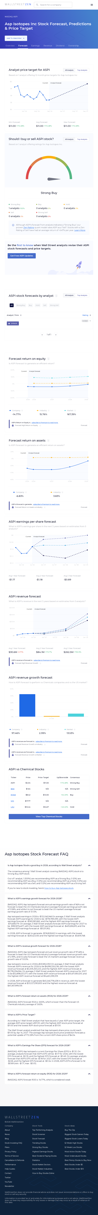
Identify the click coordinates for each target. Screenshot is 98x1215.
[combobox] (53, 5)
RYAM (13, 795)
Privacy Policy (10, 1152)
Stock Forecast (38, 1139)
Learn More (79, 230)
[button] (49, 315)
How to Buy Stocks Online (43, 1173)
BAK (12, 789)
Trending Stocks (39, 1143)
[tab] (10, 46)
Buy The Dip (70, 1130)
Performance (10, 1165)
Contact (8, 1173)
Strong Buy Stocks (40, 1147)
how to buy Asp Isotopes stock (59, 888)
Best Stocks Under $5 (74, 1165)
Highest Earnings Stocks (42, 1152)
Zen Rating (28, 227)
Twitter (8, 1177)
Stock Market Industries (42, 1169)
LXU (12, 807)
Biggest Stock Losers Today (76, 1139)
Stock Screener (38, 1134)
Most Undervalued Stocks (75, 1156)
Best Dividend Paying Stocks (44, 1156)
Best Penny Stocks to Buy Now (78, 1160)
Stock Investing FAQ (13, 1143)
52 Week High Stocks (73, 1143)
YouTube (8, 1182)
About (7, 1130)
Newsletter (9, 1186)
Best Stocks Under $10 (74, 1169)
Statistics (36, 1160)
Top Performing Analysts (42, 1130)
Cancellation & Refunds (14, 1160)
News (7, 1134)
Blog (7, 1139)
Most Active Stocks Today (75, 1152)
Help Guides (10, 1169)
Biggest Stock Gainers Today (77, 1134)
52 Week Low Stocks (73, 1147)
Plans (7, 1147)
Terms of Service (12, 1156)
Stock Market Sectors (41, 1165)
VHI (12, 801)
